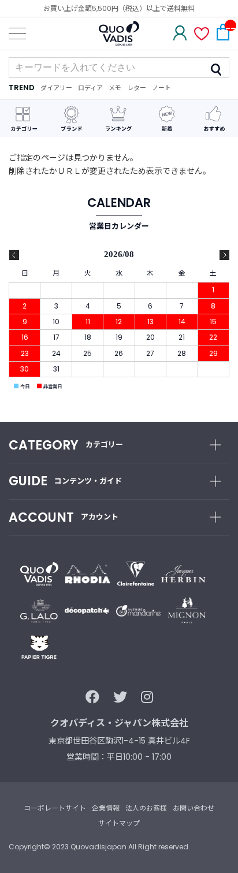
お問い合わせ (193, 808)
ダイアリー (56, 87)
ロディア (90, 87)
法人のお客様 (146, 808)
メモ (115, 87)
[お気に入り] (201, 35)
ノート (161, 87)
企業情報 (106, 808)
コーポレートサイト (55, 808)
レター (136, 87)
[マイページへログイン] (180, 34)
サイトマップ (119, 823)
